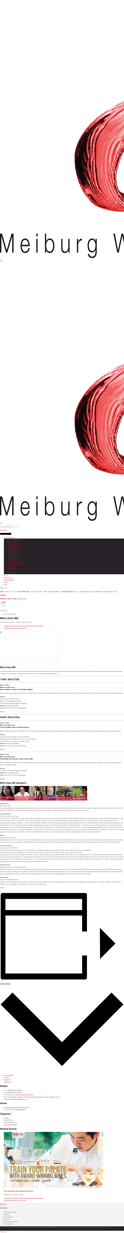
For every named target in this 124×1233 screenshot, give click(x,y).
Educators (10, 570)
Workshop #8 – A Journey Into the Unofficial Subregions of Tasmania (23, 626)
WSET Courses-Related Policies (11, 1221)
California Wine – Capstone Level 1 (16, 548)
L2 (12, 591)
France (32, 591)
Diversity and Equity (8, 1223)
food (25, 1097)
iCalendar (6, 1077)
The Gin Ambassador (12, 566)
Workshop (3, 595)
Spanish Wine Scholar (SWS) (14, 557)
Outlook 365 (7, 1079)
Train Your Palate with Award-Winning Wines (18, 1191)
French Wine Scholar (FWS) (14, 553)
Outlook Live (7, 1082)
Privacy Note (7, 1219)
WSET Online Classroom (13, 546)
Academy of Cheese (107, 591)
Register (2, 711)
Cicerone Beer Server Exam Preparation (17, 562)
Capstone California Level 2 (14, 550)
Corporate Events (12, 573)
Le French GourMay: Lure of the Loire (15, 628)
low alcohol (35, 1097)
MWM (5, 582)
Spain (40, 591)
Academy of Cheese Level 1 (14, 568)
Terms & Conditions (8, 1216)
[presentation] (53, 1187)
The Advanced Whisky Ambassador (16, 564)
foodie (29, 1097)
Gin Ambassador (96, 591)
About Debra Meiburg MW (10, 1212)
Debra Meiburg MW (9, 580)
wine (57, 1097)
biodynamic (13, 1097)
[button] (3, 1232)
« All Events (3, 610)
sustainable (53, 1097)
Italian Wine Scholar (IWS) (14, 555)
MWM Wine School (9, 537)
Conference (17, 1094)
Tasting (14, 598)
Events (5, 575)
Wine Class (3, 1204)
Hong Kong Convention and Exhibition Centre (16, 1107)
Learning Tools (8, 577)
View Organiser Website (10, 1124)
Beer (115, 591)
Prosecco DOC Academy (13, 559)
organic (47, 1097)
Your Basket (3, 530)
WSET (2, 591)
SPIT (31, 1094)
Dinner (9, 598)
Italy (36, 591)
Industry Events (22, 598)
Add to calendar (5, 984)
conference (20, 1097)
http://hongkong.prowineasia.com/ (18, 1099)
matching (41, 1097)
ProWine (6, 1118)
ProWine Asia (22, 708)
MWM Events (7, 1214)
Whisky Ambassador (85, 591)
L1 (10, 591)
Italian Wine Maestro (53, 591)
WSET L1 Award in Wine (13, 539)
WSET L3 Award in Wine (13, 544)
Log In (5, 584)
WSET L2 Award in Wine (13, 541)
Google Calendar (8, 1075)
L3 (15, 591)
